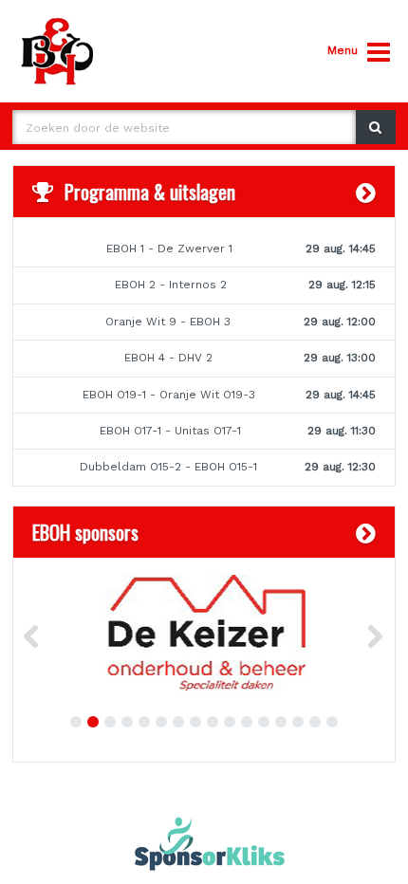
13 (281, 721)
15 (315, 721)
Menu (342, 50)
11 (246, 721)
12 (263, 721)
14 (298, 721)
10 (229, 721)
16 (332, 721)
